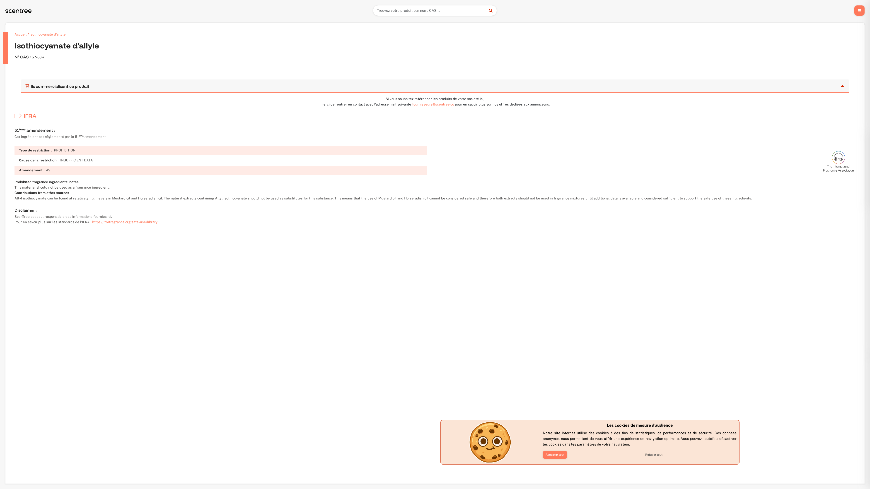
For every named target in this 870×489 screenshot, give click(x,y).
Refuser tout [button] (653, 454)
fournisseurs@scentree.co (433, 104)
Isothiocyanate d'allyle (48, 34)
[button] (555, 455)
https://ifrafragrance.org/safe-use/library (124, 222)
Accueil (20, 34)
